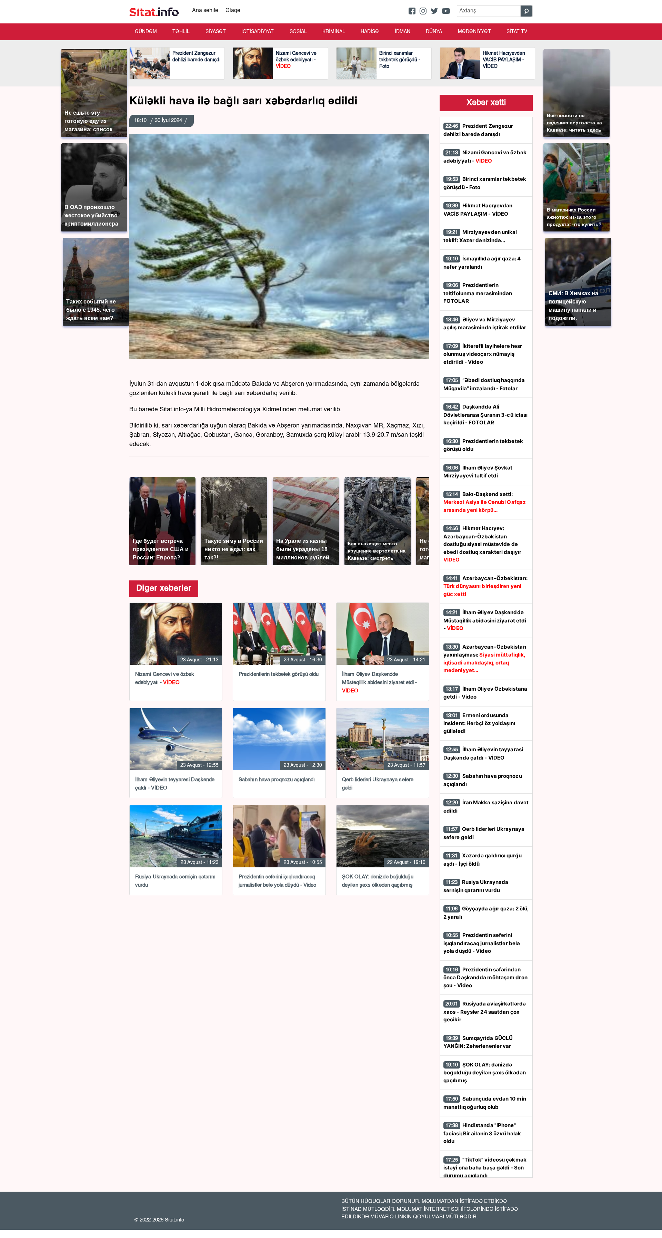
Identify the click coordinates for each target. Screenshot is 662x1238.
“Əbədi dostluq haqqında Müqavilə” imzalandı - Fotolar (484, 384)
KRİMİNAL (333, 31)
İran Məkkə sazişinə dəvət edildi (486, 806)
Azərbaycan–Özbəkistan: (485, 586)
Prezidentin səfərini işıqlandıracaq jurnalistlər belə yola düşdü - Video (481, 943)
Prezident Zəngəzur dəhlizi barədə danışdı (478, 130)
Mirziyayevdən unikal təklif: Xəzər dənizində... (480, 236)
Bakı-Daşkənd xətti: (484, 502)
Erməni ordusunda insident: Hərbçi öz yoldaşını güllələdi (479, 723)
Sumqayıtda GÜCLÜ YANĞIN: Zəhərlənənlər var (478, 1042)
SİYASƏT (215, 31)
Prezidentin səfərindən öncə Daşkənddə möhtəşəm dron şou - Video (485, 977)
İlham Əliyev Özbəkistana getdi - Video (485, 692)
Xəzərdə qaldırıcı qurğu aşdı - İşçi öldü (482, 859)
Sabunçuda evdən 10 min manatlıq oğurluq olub (484, 1102)
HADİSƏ (370, 31)
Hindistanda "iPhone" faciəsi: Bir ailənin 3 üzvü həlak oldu (482, 1133)
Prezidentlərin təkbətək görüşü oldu (483, 445)
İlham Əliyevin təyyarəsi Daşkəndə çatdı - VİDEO (483, 753)
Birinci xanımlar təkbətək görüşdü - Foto (484, 183)
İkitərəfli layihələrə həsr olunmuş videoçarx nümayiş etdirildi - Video (482, 354)
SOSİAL (298, 31)
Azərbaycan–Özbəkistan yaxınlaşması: (484, 658)
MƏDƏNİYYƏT (474, 31)
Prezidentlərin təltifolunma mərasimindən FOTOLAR (477, 293)
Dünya (434, 31)
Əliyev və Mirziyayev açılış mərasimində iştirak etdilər (484, 323)
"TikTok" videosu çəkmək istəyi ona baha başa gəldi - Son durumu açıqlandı (484, 1167)
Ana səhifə (205, 10)
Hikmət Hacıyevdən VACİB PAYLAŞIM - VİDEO (477, 209)
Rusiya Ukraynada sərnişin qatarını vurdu (475, 886)
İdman (402, 31)
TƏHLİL (181, 31)
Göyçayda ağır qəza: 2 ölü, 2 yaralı (486, 912)
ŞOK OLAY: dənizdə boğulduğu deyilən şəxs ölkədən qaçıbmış (484, 1072)
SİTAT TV (516, 31)
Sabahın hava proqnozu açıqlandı (482, 780)
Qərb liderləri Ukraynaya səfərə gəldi (483, 833)
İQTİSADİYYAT (257, 31)
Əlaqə (232, 10)
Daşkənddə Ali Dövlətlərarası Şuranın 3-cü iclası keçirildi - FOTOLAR (485, 414)
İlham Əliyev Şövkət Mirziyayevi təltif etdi (478, 471)
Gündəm (146, 31)
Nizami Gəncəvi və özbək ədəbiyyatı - (484, 156)
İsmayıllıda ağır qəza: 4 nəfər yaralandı (482, 262)
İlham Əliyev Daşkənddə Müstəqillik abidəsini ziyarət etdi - (484, 620)
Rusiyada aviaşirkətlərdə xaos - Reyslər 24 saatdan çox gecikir (484, 1011)
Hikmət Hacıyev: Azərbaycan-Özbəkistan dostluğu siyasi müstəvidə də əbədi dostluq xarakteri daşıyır (482, 544)
